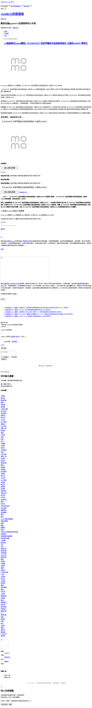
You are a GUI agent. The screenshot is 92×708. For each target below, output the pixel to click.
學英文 (3, 299)
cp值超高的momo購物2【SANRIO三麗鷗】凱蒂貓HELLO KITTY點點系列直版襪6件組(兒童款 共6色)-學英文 (38, 314)
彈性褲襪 (3, 587)
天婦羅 (3, 443)
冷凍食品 (3, 450)
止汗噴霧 (3, 422)
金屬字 (3, 570)
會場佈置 (3, 553)
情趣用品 (3, 596)
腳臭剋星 (3, 400)
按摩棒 (3, 598)
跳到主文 (3, 19)
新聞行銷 (3, 615)
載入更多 (3, 348)
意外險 (3, 504)
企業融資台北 (23, 192)
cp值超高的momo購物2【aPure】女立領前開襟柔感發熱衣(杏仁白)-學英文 (27, 310)
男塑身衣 (26, 241)
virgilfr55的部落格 (12, 14)
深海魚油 (3, 499)
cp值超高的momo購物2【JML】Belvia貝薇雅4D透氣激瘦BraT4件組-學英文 (27, 316)
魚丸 (2, 441)
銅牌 (2, 568)
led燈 (2, 574)
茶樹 (2, 621)
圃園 (2, 628)
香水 (2, 623)
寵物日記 (15, 28)
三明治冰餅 (4, 409)
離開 (10, 704)
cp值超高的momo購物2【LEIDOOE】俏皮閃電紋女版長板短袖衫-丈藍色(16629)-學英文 (46, 43)
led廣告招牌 (4, 572)
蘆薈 (2, 617)
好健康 (3, 488)
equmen (13, 241)
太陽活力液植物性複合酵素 (9, 532)
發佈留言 (3, 359)
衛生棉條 (3, 606)
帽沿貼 (3, 398)
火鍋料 (3, 445)
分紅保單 (3, 508)
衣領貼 (3, 396)
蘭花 (2, 517)
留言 (17, 336)
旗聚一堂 (3, 428)
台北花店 (3, 555)
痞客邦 (13, 336)
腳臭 (2, 402)
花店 (2, 546)
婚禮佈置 (3, 550)
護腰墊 (3, 527)
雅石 (2, 514)
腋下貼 (3, 417)
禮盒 (15, 294)
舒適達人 (3, 609)
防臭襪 (3, 407)
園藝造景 (3, 510)
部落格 (6, 33)
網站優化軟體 (5, 538)
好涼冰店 (3, 411)
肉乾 (2, 439)
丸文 (10, 283)
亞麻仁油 (3, 493)
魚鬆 (2, 249)
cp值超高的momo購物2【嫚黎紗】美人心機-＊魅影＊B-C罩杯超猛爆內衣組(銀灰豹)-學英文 (33, 312)
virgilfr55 (3, 326)
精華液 (3, 619)
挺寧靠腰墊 (4, 521)
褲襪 (2, 585)
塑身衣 (3, 229)
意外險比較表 (5, 506)
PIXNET (33, 683)
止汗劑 (3, 420)
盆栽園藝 (3, 512)
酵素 (2, 501)
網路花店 (3, 548)
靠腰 (2, 523)
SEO (2, 544)
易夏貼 (3, 415)
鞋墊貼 (3, 424)
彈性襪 (3, 583)
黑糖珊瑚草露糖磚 (6, 536)
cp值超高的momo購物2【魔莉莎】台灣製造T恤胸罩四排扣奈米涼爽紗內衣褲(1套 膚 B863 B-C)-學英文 (36, 307)
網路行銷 (3, 611)
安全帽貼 (3, 413)
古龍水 (3, 625)
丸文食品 (18, 283)
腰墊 (2, 525)
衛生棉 (3, 604)
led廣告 (3, 576)
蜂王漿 (3, 495)
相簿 (5, 31)
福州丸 (3, 448)
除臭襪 (3, 404)
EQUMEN (4, 634)
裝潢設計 (15, 341)
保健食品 (3, 491)
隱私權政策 (56, 683)
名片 (5, 35)
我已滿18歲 (4, 704)
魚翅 (2, 452)
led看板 (3, 581)
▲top (2, 345)
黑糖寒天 (3, 534)
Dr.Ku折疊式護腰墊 (7, 519)
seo (2, 613)
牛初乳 (3, 497)
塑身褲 (3, 632)
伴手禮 (3, 435)
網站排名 (3, 542)
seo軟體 (3, 540)
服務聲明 (63, 683)
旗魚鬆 (79, 283)
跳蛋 (2, 600)
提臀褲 (3, 636)
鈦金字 (3, 578)
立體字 (3, 566)
